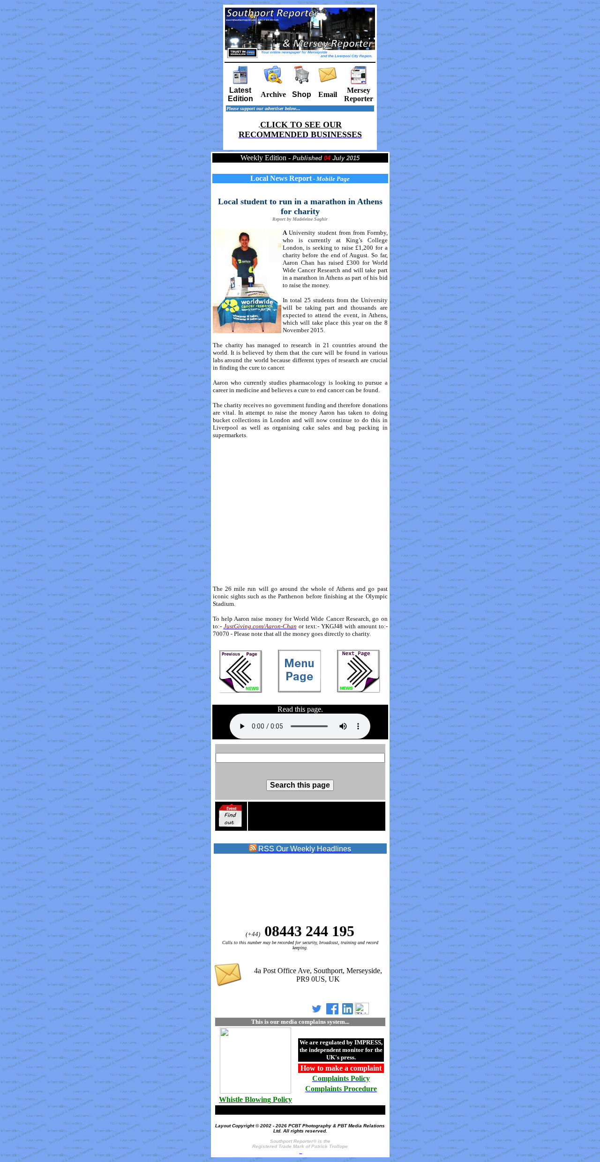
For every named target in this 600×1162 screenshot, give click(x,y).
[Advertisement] (300, 512)
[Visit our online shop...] (301, 82)
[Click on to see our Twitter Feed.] (316, 1012)
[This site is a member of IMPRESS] (255, 1092)
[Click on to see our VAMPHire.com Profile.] (362, 1012)
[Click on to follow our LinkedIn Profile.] (347, 1012)
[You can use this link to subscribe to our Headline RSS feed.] (253, 849)
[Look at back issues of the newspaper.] (273, 82)
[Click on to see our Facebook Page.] (332, 1012)
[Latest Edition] (240, 82)
